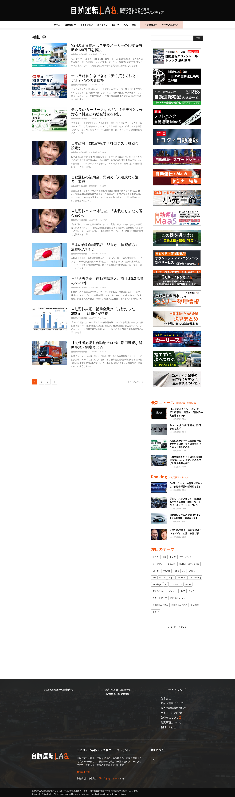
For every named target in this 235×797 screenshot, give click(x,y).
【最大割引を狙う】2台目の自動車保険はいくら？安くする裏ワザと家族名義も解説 (186, 460)
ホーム (57, 24)
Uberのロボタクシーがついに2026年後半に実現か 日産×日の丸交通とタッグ (186, 412)
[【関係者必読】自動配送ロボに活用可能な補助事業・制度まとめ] (49, 353)
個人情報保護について (173, 708)
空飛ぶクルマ (159, 591)
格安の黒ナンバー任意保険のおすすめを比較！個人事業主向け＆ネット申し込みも (185, 443)
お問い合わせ (168, 727)
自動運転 (69, 24)
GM (183, 570)
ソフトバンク (185, 557)
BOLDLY (172, 563)
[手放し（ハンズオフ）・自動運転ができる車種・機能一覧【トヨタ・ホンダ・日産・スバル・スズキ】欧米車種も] (159, 502)
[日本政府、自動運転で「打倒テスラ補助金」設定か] (49, 153)
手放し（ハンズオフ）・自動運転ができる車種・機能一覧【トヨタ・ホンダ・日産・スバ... (185, 501)
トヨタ (156, 557)
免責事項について (171, 722)
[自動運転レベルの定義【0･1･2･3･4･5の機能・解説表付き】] (159, 518)
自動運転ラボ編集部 (79, 54)
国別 (114, 24)
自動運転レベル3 (160, 604)
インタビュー (151, 24)
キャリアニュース (170, 24)
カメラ (191, 591)
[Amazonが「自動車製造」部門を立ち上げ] (159, 429)
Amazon (181, 577)
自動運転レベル (177, 598)
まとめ (156, 611)
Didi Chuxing (195, 577)
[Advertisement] (177, 649)
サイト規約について (172, 703)
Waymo (166, 570)
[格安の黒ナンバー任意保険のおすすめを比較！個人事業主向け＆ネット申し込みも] (159, 444)
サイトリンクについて (173, 712)
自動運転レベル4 (179, 604)
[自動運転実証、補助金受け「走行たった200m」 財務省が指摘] (49, 319)
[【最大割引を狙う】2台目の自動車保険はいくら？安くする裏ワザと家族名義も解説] (159, 460)
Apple (171, 577)
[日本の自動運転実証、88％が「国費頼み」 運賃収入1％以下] (49, 255)
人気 (126, 24)
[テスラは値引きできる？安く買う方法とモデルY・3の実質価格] (49, 86)
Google (156, 570)
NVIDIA (162, 577)
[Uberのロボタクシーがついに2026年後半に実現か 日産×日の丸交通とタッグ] (159, 413)
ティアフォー (159, 563)
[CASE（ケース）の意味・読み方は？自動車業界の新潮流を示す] (159, 487)
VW (154, 577)
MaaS (188, 584)
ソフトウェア (176, 584)
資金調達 (194, 604)
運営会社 (166, 698)
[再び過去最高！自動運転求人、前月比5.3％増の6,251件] (49, 288)
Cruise (191, 570)
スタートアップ (160, 598)
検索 (134, 24)
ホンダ (172, 557)
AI (165, 584)
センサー (172, 591)
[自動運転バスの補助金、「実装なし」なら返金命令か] (49, 221)
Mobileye (157, 584)
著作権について (170, 717)
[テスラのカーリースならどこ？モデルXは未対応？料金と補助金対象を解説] (49, 119)
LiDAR (182, 591)
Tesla (176, 570)
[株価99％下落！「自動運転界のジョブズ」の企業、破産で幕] (159, 534)
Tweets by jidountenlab (117, 693)
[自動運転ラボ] (117, 10)
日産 (164, 557)
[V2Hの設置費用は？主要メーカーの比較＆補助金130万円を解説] (49, 55)
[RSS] (154, 760)
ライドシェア (86, 24)
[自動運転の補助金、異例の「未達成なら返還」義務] (49, 187)
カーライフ (102, 24)
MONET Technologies (189, 563)
